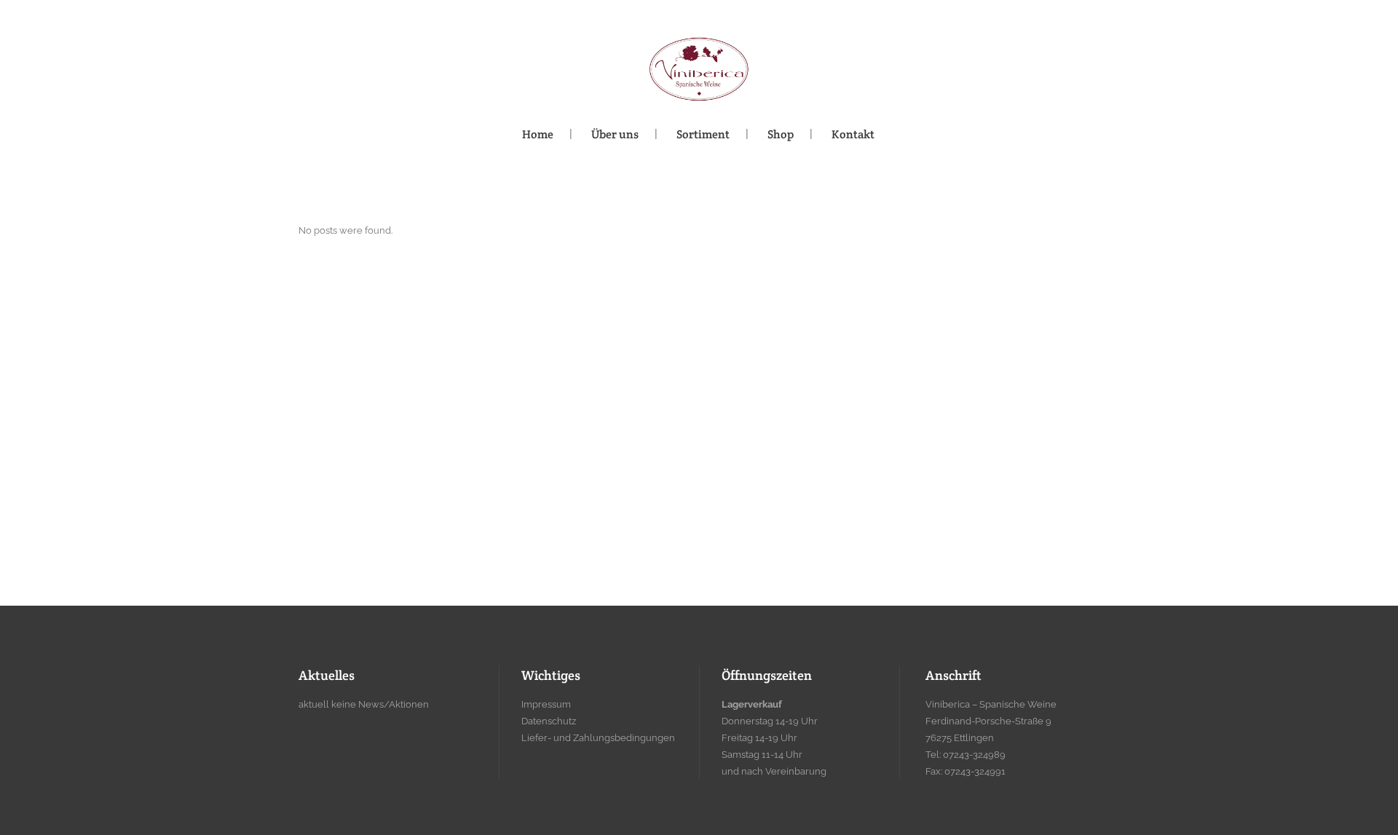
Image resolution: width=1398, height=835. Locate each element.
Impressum (546, 704)
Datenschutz (548, 721)
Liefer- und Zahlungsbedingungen (598, 737)
